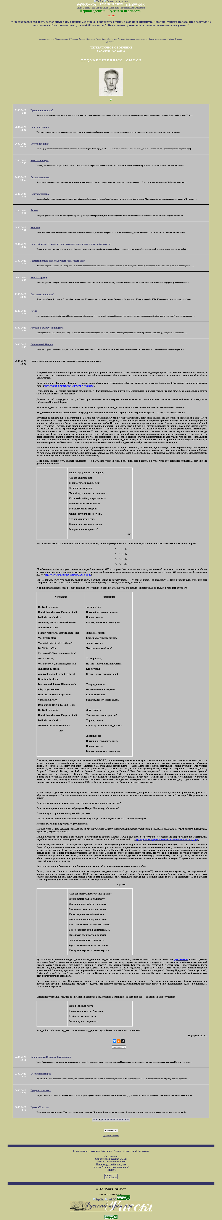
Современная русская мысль (111, 1159)
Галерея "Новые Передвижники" (111, 1167)
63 (103, 1119)
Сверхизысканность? (42, 294)
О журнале (94, 1151)
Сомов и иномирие (41, 1073)
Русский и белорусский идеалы (47, 327)
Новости (105, 7)
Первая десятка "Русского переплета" (111, 11)
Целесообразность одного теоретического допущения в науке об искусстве (71, 244)
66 (112, 1119)
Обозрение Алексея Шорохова (82, 39)
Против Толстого (40, 1107)
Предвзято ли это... (41, 1090)
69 (121, 1119)
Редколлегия (80, 1151)
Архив (117, 1151)
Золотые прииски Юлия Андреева (53, 39)
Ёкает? (34, 210)
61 (97, 1119)
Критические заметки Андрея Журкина (165, 39)
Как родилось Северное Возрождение (51, 1057)
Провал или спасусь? (42, 110)
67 (115, 1119)
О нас (93, 7)
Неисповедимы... (40, 194)
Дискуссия (111, 42)
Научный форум (140, 7)
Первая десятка (114, 7)
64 (106, 1119)
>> (127, 1119)
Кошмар (35, 227)
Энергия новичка (40, 177)
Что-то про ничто (40, 143)
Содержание (86, 7)
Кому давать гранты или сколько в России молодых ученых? (148, 25)
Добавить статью (111, 1136)
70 (124, 1119)
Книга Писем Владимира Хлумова (110, 39)
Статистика (129, 1151)
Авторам (99, 7)
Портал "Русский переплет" (111, 1161)
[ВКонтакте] (114, 1041)
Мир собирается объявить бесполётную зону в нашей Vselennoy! (53, 21)
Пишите (111, 1169)
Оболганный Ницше (42, 344)
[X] (123, 1041)
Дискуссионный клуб (127, 7)
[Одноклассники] (119, 1041)
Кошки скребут (39, 277)
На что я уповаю (40, 127)
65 (109, 1119)
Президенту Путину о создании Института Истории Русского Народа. (143, 21)
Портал (79, 7)
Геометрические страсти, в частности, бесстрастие (58, 260)
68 (118, 1119)
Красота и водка (39, 160)
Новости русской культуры (111, 1164)
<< (94, 1119)
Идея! (34, 311)
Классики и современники (137, 39)
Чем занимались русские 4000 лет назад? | (80, 25)
